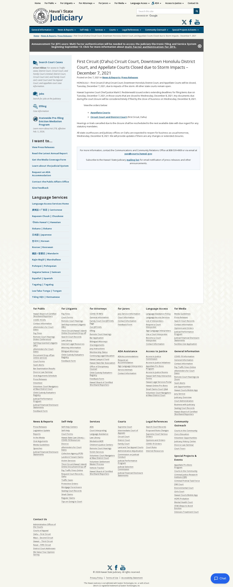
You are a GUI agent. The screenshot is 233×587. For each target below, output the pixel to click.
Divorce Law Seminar (43, 372)
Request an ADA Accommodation (41, 174)
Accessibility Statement (132, 577)
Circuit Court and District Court (109, 117)
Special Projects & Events (184, 29)
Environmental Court (183, 488)
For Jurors (104, 3)
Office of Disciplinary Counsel (99, 367)
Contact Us (193, 3)
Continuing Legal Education (102, 355)
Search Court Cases (51, 62)
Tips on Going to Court (71, 501)
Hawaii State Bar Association (102, 363)
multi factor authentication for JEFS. (150, 46)
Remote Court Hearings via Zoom (186, 378)
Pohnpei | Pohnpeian (44, 265)
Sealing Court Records (184, 408)
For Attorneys (86, 3)
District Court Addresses (44, 548)
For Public (50, 3)
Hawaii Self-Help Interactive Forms (158, 377)
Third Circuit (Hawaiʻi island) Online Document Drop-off (73, 331)
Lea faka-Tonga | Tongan (47, 290)
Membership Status (98, 352)
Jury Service (179, 393)
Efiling (43, 106)
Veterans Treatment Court (186, 512)
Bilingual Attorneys (69, 351)
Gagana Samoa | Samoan (46, 272)
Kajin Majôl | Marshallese (46, 259)
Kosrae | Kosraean (42, 247)
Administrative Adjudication (130, 451)
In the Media (39, 437)
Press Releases (64, 36)
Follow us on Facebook (190, 22)
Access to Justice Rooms (157, 372)
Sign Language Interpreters (158, 330)
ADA (157, 3)
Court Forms (39, 361)
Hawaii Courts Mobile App (186, 390)
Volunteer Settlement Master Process (100, 462)
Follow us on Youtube (197, 22)
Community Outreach (155, 29)
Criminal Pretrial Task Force (187, 480)
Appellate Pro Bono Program (155, 367)
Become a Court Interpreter (153, 339)
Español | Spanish (42, 278)
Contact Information (42, 323)
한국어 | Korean (40, 241)
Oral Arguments (97, 345)
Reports (36, 434)
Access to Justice (173, 3)
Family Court (123, 443)
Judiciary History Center (185, 441)
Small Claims (67, 494)
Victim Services (68, 460)
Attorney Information (71, 347)
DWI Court (179, 484)
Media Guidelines (182, 313)
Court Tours (179, 448)
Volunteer (37, 382)
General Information (42, 29)
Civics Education (181, 434)
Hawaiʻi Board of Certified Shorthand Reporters (44, 315)
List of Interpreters (154, 321)
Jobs (41, 93)
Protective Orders (69, 483)
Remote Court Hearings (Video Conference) (44, 338)
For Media (120, 3)
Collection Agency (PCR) (72, 453)
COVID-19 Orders (154, 443)
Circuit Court (123, 436)
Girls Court (179, 491)
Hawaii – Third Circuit (43, 541)
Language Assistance (99, 434)
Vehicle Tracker (97, 467)
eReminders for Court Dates (43, 328)
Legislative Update (41, 430)
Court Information (126, 317)
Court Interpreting (98, 430)
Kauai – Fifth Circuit (42, 545)
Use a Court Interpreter (157, 334)
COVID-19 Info (39, 320)
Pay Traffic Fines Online (185, 367)
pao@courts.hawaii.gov (138, 153)
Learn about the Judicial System (50, 165)
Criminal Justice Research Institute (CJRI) (186, 475)
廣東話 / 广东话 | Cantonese (47, 209)
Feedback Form (40, 411)
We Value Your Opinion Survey (44, 553)
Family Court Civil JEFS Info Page (102, 322)
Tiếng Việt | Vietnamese (46, 296)
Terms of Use (112, 577)
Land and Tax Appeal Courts (130, 447)
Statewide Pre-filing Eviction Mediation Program (51, 121)
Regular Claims (68, 498)
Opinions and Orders (183, 328)
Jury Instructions (97, 348)
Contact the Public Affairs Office (50, 181)
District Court (124, 440)
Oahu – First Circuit (42, 534)
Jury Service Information (129, 313)
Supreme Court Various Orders (157, 435)
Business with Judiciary (184, 404)
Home (38, 3)
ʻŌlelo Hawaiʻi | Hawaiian (46, 222)
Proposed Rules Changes (157, 430)
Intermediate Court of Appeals (128, 431)
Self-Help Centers (69, 426)
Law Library (66, 340)
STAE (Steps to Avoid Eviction (183, 507)
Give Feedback (40, 187)
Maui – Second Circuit (43, 537)
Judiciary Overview (183, 397)
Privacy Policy (96, 577)
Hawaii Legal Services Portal (158, 382)
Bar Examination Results (44, 368)
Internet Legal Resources (72, 344)
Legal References (130, 29)
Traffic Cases (67, 480)
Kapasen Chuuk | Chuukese (47, 216)
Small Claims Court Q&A (157, 389)
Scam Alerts (38, 365)
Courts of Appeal (40, 530)
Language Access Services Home (50, 203)
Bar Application (97, 337)
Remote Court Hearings (72, 321)
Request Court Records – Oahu (72, 475)
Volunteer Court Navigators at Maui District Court (45, 387)
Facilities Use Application (185, 344)
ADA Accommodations (128, 356)
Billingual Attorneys (98, 341)
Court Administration (183, 401)
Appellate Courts (100, 112)
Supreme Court (125, 426)
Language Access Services (158, 317)
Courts (112, 29)
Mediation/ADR (96, 441)
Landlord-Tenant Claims (72, 457)
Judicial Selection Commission (125, 468)
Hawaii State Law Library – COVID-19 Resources (73, 438)
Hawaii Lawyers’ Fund (99, 359)
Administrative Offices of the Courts (44, 525)
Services (99, 29)
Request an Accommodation (125, 361)
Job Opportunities (182, 386)
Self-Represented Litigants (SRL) (45, 344)
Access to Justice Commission (153, 357)
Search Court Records (71, 336)
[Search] (196, 11)
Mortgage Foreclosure (71, 487)
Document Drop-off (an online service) (43, 356)
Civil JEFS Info (96, 327)
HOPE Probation (181, 498)
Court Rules (151, 447)
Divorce (65, 443)
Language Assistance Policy (158, 313)
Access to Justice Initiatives (158, 362)
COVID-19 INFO (96, 313)
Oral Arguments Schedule (45, 375)
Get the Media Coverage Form (49, 159)
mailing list (133, 159)
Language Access (139, 3)
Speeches (37, 448)
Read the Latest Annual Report (50, 153)
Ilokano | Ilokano (42, 228)
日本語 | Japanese (42, 234)
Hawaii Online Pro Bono (157, 385)
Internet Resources (155, 451)
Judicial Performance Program (43, 399)
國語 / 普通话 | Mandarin (45, 253)
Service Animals (125, 369)
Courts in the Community (185, 430)
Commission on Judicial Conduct (128, 455)
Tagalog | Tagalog (43, 284)
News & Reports (66, 29)
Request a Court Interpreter (153, 325)
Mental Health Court (183, 502)
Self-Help (84, 29)
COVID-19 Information (184, 356)
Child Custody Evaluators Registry (44, 393)
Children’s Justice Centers (101, 444)
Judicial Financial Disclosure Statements (45, 406)
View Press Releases (43, 147)
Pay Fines (37, 333)
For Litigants (66, 3)
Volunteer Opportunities (185, 437)
